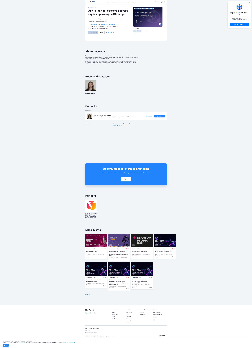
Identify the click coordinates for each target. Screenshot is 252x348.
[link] (96, 246)
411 (174, 256)
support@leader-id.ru (157, 314)
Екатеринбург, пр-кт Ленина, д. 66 (121, 124)
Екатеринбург (93, 24)
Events (108, 1)
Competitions (123, 1)
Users (136, 1)
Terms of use (87, 330)
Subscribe (161, 116)
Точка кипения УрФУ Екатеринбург (106, 24)
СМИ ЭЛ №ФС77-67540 (99, 337)
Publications (141, 1)
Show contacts (149, 116)
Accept (5, 345)
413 (151, 287)
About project (129, 312)
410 (105, 285)
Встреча (134, 248)
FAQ (127, 318)
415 (128, 288)
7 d (174, 248)
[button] (119, 310)
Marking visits (142, 314)
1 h (151, 248)
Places (112, 1)
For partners (128, 321)
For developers (129, 320)
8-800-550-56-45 (157, 312)
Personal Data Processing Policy (69, 342)
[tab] (119, 310)
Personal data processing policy (91, 332)
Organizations (131, 1)
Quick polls (142, 312)
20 (151, 256)
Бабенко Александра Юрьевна (102, 115)
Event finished (93, 32)
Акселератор (89, 248)
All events (87, 294)
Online (94, 248)
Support (155, 310)
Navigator (117, 1)
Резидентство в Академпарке (139, 251)
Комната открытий (117, 125)
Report (134, 34)
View (126, 179)
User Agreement (22, 342)
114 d (105, 248)
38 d (128, 248)
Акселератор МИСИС (91, 251)
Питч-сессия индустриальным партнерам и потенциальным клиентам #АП (140, 281)
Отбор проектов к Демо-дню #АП (163, 251)
